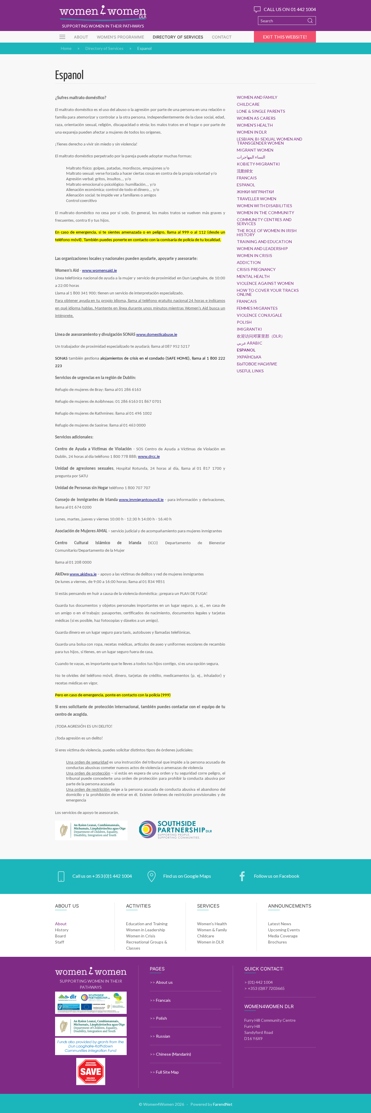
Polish (244, 322)
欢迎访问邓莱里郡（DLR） (261, 336)
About (81, 36)
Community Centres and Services (264, 222)
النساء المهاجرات (251, 157)
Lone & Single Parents (261, 111)
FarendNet (222, 1104)
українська (249, 357)
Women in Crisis (254, 256)
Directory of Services (178, 36)
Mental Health (253, 276)
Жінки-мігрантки (255, 192)
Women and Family (257, 97)
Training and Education (264, 242)
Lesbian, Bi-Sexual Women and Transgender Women (269, 141)
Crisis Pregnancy (256, 269)
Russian (163, 1036)
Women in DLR (252, 132)
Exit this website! (285, 36)
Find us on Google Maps (187, 876)
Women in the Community (265, 213)
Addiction (249, 263)
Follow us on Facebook (276, 876)
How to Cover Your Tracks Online (268, 292)
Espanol (246, 185)
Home (66, 48)
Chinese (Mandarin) (173, 1054)
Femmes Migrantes (257, 308)
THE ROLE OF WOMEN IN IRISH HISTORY (267, 233)
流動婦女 (245, 171)
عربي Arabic (249, 343)
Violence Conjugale (259, 315)
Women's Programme (120, 36)
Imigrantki (249, 329)
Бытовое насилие (257, 364)
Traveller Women (256, 199)
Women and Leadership (262, 249)
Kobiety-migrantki (258, 164)
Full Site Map (167, 1072)
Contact (222, 36)
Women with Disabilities (264, 206)
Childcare (248, 104)
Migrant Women (255, 150)
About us (164, 982)
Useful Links (250, 371)
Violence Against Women (265, 283)
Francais (247, 178)
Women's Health (255, 125)
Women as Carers (256, 118)
